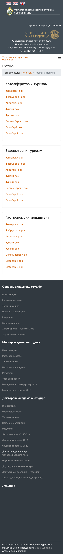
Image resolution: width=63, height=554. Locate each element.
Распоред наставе (12, 300)
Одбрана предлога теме (15, 455)
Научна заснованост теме (16, 460)
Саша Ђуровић (42, 547)
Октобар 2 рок (14, 133)
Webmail (56, 25)
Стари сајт (44, 25)
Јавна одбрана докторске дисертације (22, 477)
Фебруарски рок (16, 96)
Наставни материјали (13, 311)
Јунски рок (12, 109)
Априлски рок (14, 102)
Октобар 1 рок (14, 194)
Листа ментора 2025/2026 (16, 434)
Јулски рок (12, 115)
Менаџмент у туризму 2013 (16, 390)
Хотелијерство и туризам (27, 84)
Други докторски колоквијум (17, 466)
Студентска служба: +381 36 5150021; (33, 41)
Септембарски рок (17, 121)
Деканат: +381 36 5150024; (23, 47)
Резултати (7, 317)
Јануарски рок (14, 90)
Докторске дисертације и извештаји (21, 472)
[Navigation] (59, 58)
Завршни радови (11, 323)
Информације (9, 294)
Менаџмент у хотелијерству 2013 (19, 384)
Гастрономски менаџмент (27, 217)
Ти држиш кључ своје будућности (15, 58)
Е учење (32, 25)
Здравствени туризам (24, 151)
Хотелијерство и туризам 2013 (18, 328)
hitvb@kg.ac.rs (48, 47)
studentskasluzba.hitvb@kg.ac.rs (33, 44)
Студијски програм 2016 (15, 440)
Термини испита (10, 306)
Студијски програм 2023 (15, 445)
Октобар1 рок (14, 127)
